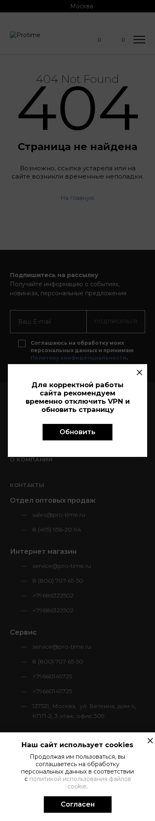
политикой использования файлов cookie (80, 782)
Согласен (78, 804)
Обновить (77, 432)
